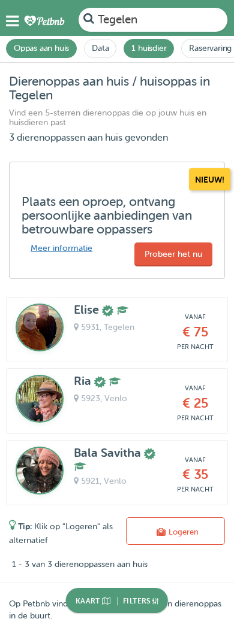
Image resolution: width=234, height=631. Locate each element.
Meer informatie (61, 248)
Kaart (89, 601)
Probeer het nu (173, 254)
